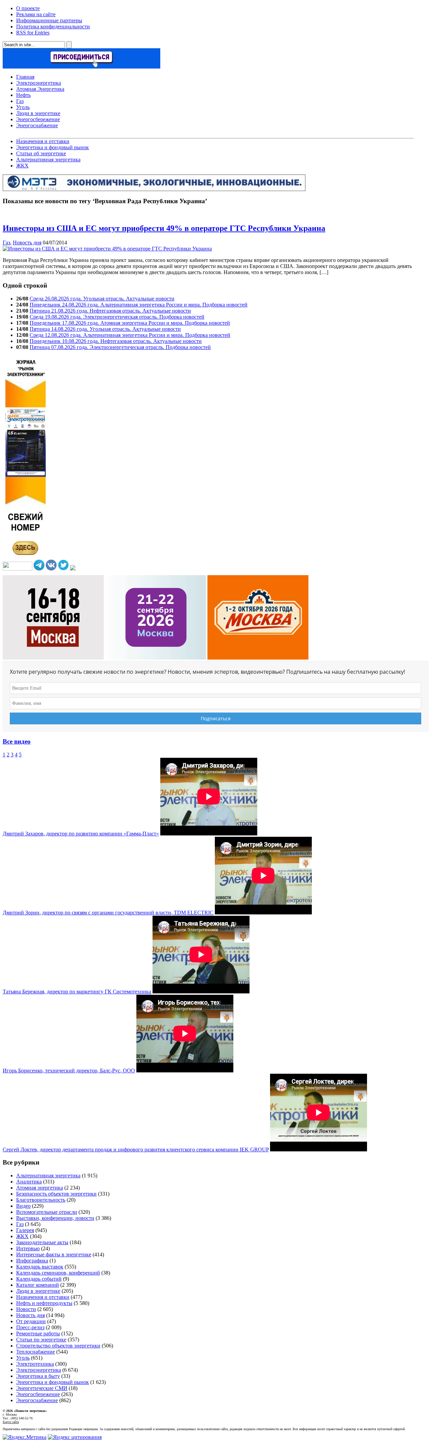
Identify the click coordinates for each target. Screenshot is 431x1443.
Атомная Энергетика (40, 89)
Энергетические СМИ (41, 1388)
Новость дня (27, 242)
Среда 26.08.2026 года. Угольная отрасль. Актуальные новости (102, 298)
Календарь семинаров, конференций (58, 1273)
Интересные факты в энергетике (53, 1254)
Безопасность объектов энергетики (56, 1194)
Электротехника (35, 1364)
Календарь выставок (39, 1267)
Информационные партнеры (49, 20)
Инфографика (32, 1260)
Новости (26, 1309)
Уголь (23, 107)
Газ (20, 101)
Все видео (17, 741)
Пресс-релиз (30, 1327)
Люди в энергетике (38, 113)
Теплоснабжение (35, 1352)
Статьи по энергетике (41, 1339)
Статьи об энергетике (41, 153)
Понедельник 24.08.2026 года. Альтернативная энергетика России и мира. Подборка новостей (138, 305)
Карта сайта (11, 1422)
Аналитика (29, 1181)
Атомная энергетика (39, 1188)
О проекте (28, 8)
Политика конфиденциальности (53, 26)
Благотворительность (40, 1200)
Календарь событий (39, 1279)
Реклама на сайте (36, 14)
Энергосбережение (38, 119)
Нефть (23, 95)
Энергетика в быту (38, 1376)
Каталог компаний (37, 1285)
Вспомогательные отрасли (46, 1212)
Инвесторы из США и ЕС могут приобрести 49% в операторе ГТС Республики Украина (164, 228)
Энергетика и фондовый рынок (52, 147)
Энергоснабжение (37, 125)
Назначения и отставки (42, 141)
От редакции (31, 1321)
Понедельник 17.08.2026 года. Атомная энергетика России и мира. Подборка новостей (130, 323)
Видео (23, 1206)
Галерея (25, 1230)
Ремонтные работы (38, 1333)
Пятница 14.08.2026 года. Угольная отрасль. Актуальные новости (105, 329)
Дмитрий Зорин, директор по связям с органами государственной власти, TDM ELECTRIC (108, 912)
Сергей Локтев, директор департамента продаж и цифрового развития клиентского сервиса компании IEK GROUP (136, 1149)
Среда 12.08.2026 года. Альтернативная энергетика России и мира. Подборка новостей (130, 335)
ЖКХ (22, 165)
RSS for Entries (32, 32)
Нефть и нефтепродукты (44, 1303)
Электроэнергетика (38, 83)
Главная (25, 77)
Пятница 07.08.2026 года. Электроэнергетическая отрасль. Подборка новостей (120, 347)
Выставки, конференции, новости (55, 1218)
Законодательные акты (42, 1242)
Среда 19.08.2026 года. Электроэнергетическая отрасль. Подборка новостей (117, 317)
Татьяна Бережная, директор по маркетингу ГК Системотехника (77, 991)
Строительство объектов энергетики (58, 1345)
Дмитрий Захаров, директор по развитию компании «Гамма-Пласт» (81, 833)
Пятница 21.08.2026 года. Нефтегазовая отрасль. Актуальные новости (110, 311)
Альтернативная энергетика (48, 159)
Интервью (28, 1248)
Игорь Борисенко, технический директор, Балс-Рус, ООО (69, 1070)
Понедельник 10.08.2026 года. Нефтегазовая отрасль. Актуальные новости (116, 341)
